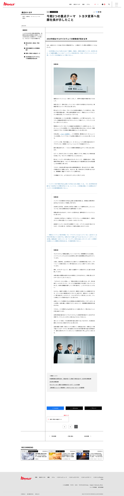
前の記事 (86, 436)
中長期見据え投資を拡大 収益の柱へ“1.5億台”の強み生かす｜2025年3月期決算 (70, 378)
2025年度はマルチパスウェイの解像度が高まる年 (33, 57)
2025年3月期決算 (54, 382)
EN (97, 4)
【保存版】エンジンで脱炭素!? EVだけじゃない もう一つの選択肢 (67, 387)
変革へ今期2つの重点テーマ (33, 53)
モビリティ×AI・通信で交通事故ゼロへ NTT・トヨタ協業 (65, 385)
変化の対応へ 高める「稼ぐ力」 (33, 44)
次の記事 (54, 436)
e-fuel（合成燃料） (66, 134)
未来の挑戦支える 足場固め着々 (33, 49)
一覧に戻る (70, 436)
